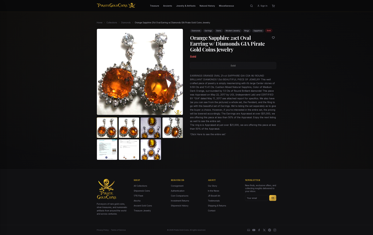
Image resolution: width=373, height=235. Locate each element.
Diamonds (126, 22)
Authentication (177, 191)
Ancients (167, 6)
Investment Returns (180, 200)
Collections (112, 22)
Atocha (137, 200)
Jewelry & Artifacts (186, 6)
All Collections (140, 186)
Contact (211, 210)
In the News (213, 191)
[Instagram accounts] (274, 230)
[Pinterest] (269, 230)
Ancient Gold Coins (143, 205)
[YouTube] (253, 230)
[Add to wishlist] (273, 38)
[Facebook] (259, 230)
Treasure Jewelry (142, 210)
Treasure (154, 6)
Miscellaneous (226, 6)
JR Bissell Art (214, 195)
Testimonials (214, 200)
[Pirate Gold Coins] (116, 6)
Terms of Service (118, 230)
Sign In (264, 6)
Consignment (177, 186)
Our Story (212, 186)
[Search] (251, 6)
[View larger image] (140, 72)
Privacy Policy (103, 230)
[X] (264, 230)
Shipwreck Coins (142, 191)
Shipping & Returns (217, 205)
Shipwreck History (179, 205)
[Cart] (273, 6)
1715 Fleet (138, 195)
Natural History (207, 6)
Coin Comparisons (179, 195)
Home (99, 22)
